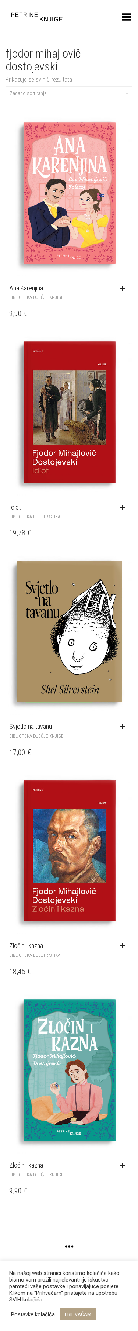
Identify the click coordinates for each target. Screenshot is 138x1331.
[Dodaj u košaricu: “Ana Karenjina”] (124, 289)
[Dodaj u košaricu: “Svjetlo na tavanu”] (124, 727)
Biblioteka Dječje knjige (36, 297)
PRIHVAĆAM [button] (78, 1314)
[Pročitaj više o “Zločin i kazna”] (124, 946)
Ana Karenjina (26, 288)
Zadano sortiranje (28, 93)
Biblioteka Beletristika (34, 517)
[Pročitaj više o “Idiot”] (124, 508)
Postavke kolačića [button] (33, 1314)
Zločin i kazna (26, 945)
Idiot (15, 507)
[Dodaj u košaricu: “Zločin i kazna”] (124, 1166)
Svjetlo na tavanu (30, 726)
